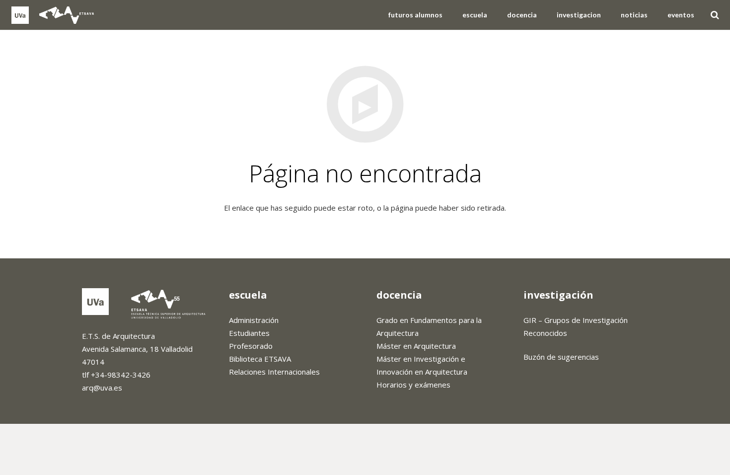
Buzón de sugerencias (561, 357)
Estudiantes (249, 333)
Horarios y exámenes (413, 385)
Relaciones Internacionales (274, 372)
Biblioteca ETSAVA (260, 359)
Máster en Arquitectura (416, 346)
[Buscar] (715, 14)
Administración (254, 320)
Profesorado (251, 346)
